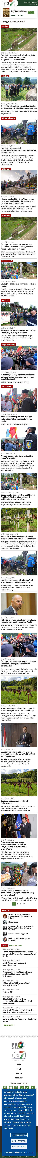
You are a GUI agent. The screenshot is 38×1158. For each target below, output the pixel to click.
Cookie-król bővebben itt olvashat (19, 1152)
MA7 (19, 1064)
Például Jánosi (13, 922)
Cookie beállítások (19, 1135)
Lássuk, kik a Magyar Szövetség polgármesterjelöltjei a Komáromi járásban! (20, 916)
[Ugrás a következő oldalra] (20, 904)
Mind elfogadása (19, 1147)
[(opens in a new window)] (5, 1088)
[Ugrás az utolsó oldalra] (24, 904)
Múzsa (19, 1073)
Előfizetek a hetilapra (30, 12)
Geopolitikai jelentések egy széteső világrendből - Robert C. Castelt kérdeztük (20, 928)
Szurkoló (19, 1078)
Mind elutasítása (19, 1141)
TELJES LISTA (8, 1025)
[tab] (4, 945)
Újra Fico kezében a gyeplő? (18, 934)
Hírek (19, 1069)
